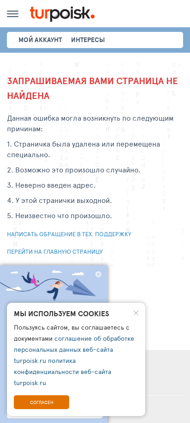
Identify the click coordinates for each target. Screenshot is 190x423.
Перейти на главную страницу (55, 251)
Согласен (41, 402)
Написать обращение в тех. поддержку (69, 234)
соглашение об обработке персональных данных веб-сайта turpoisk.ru (74, 349)
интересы (88, 39)
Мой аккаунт (40, 39)
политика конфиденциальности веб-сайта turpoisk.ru (62, 371)
